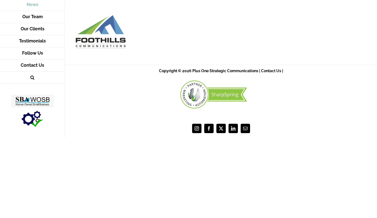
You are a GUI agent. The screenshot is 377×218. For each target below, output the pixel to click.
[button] (32, 78)
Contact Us (271, 71)
